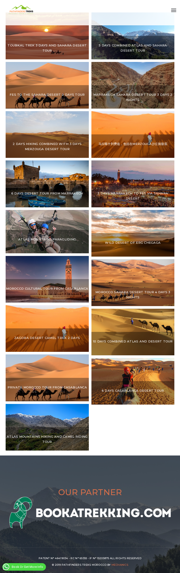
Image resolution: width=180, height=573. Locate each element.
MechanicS (120, 564)
